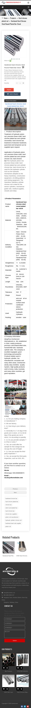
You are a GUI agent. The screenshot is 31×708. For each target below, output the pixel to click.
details (8, 667)
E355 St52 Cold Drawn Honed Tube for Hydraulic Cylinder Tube (8, 692)
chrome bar (8, 504)
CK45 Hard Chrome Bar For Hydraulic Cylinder (9, 555)
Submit (15, 640)
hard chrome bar (10, 511)
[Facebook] (22, 706)
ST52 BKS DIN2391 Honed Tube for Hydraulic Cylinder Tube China (22, 671)
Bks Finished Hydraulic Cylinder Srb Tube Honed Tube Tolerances (8, 671)
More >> (26, 649)
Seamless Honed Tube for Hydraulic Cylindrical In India (22, 555)
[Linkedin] (25, 706)
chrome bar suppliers (11, 514)
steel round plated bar (11, 508)
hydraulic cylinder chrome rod (13, 520)
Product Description (11, 100)
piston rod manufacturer (12, 517)
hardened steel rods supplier (13, 523)
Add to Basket (13, 94)
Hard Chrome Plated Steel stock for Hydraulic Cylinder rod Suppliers (23, 692)
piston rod (8, 526)
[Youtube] (28, 706)
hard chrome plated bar (11, 501)
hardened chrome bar (11, 498)
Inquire (9, 89)
